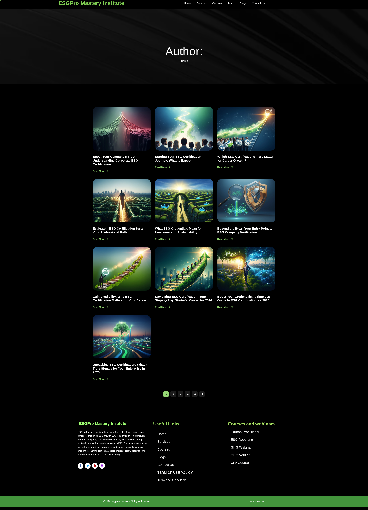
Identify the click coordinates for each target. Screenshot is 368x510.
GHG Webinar (241, 447)
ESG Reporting (242, 439)
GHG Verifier (240, 455)
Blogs (243, 3)
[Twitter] (88, 466)
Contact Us (258, 3)
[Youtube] (95, 466)
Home (187, 3)
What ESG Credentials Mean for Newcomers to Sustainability (178, 230)
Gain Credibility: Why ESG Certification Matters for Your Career (119, 298)
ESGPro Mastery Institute (91, 3)
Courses (217, 3)
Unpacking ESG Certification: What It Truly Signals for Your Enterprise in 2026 (120, 368)
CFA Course (240, 463)
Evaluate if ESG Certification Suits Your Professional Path (118, 230)
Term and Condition (171, 480)
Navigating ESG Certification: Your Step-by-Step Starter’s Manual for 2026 (183, 298)
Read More (99, 171)
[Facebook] (80, 466)
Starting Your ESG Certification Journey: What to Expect (178, 158)
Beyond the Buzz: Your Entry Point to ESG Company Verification (244, 230)
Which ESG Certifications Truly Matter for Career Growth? (245, 158)
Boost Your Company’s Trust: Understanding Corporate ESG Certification (115, 160)
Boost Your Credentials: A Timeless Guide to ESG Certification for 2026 (243, 298)
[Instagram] (102, 466)
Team (231, 3)
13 (194, 394)
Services (202, 3)
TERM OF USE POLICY (175, 472)
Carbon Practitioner (245, 432)
